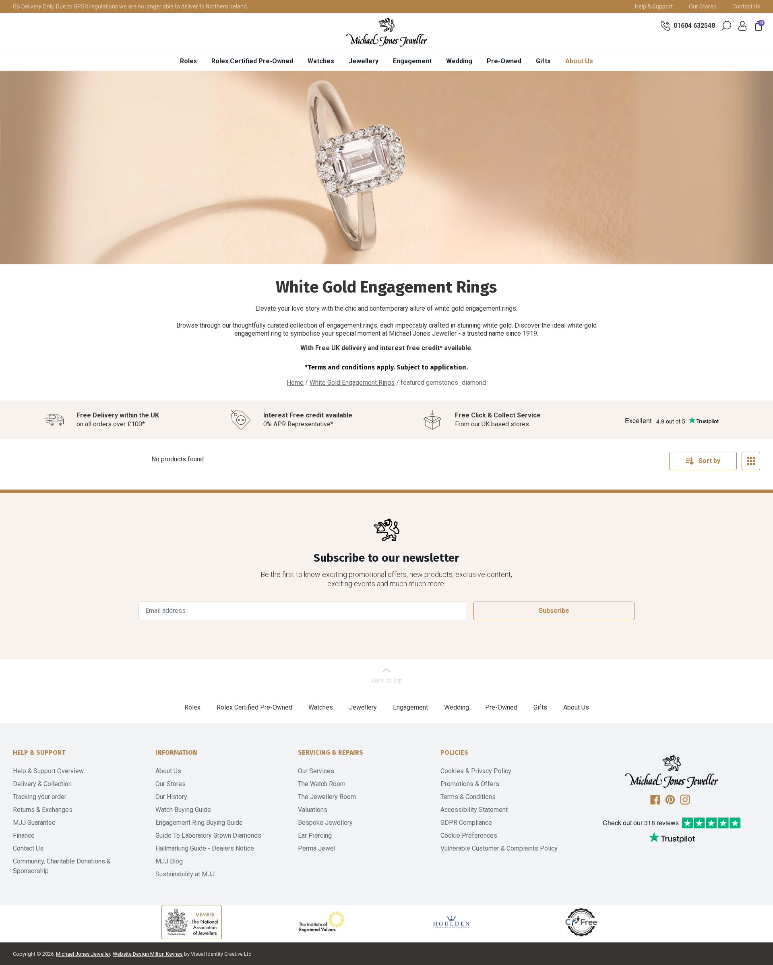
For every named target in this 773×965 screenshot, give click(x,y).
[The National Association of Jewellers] (191, 922)
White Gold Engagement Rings (352, 382)
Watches (321, 61)
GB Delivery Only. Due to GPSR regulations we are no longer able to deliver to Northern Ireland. (130, 6)
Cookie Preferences (468, 835)
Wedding (459, 61)
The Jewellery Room (327, 797)
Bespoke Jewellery (325, 822)
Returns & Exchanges (42, 810)
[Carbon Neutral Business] (581, 922)
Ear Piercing (315, 835)
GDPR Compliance (466, 822)
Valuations (312, 810)
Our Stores (702, 6)
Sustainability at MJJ (185, 874)
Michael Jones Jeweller (83, 954)
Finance (24, 835)
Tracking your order (39, 797)
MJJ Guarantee (34, 822)
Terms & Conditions (468, 797)
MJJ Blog (169, 861)
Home (295, 382)
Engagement (412, 61)
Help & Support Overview (48, 771)
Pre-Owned (504, 61)
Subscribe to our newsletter (386, 557)
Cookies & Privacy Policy (475, 771)
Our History (171, 797)
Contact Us (746, 6)
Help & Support (654, 6)
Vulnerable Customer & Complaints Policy (499, 848)
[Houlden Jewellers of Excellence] (451, 922)
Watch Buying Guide (183, 810)
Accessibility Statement (474, 810)
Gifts (543, 61)
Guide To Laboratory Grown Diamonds (208, 835)
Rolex (188, 61)
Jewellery (363, 61)
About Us (579, 61)
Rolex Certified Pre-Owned (252, 61)
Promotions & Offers (469, 784)
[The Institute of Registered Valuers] (321, 922)
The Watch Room (321, 784)
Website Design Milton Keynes (148, 954)
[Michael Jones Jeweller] (386, 32)
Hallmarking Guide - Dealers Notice (204, 848)
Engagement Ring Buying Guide (199, 822)
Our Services (316, 771)
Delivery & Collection (42, 784)
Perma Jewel (316, 848)
